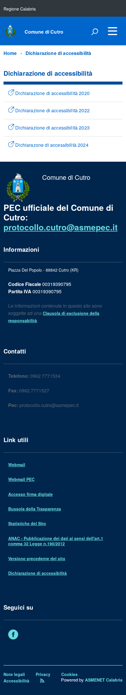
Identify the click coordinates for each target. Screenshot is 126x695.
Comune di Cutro (44, 32)
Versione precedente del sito (36, 558)
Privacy (43, 674)
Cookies (69, 674)
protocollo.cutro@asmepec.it (61, 227)
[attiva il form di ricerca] (95, 31)
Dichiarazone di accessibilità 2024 (51, 145)
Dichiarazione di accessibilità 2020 (52, 93)
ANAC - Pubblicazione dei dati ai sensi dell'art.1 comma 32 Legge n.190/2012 (55, 540)
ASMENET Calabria (103, 680)
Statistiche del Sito (27, 523)
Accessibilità (16, 681)
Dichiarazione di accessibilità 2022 (52, 110)
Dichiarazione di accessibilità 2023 (52, 127)
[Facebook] (13, 635)
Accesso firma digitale (30, 494)
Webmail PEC (21, 479)
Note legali (14, 674)
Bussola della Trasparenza (34, 509)
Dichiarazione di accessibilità (58, 53)
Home (10, 53)
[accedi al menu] (112, 31)
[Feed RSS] (42, 681)
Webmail (16, 465)
